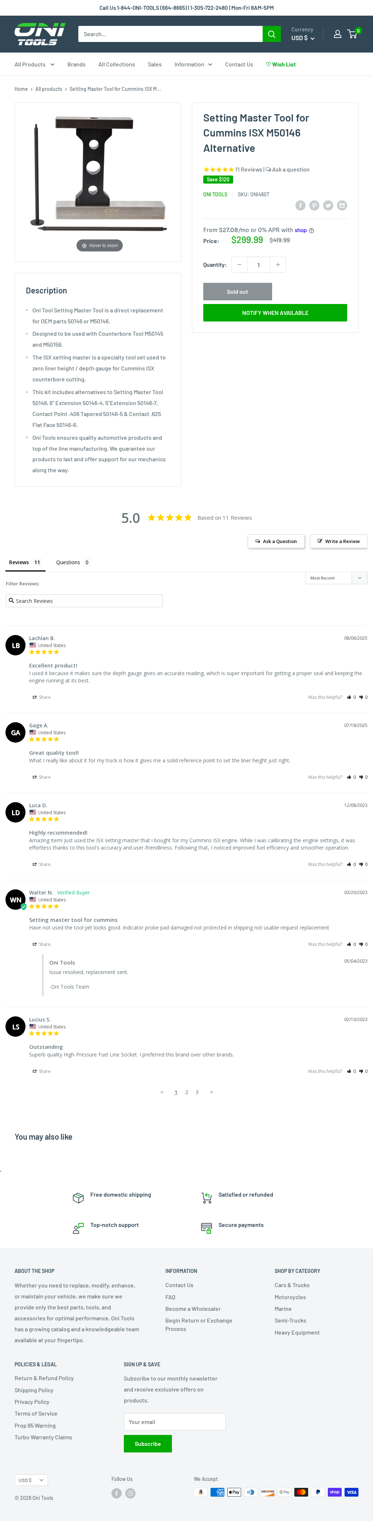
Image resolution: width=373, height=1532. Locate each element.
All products (48, 89)
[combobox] (170, 34)
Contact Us (239, 64)
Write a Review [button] (342, 541)
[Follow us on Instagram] (130, 1493)
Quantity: (215, 264)
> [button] (211, 1092)
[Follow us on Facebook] (116, 1493)
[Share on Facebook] (300, 205)
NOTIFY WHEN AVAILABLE (275, 312)
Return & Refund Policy (44, 1377)
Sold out (237, 291)
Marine (283, 1308)
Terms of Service (36, 1413)
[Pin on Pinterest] (314, 205)
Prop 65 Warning (35, 1425)
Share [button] (44, 697)
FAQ (170, 1296)
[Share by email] (342, 205)
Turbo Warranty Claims (43, 1436)
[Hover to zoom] (100, 181)
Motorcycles (290, 1296)
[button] (351, 697)
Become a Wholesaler (193, 1308)
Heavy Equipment (297, 1332)
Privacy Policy (32, 1401)
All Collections (116, 64)
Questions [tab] (68, 562)
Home (21, 89)
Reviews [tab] (19, 562)
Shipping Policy (34, 1389)
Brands (76, 64)
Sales (155, 64)
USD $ (25, 1480)
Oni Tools (215, 194)
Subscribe (148, 1443)
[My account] (337, 34)
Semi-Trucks (290, 1320)
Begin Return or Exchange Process (198, 1324)
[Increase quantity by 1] (278, 264)
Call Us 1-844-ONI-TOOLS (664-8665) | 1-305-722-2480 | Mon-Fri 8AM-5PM (186, 7)
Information (189, 64)
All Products (31, 64)
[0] (352, 34)
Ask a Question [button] (280, 541)
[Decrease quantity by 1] (239, 264)
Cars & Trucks (292, 1284)
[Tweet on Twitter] (328, 205)
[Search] (272, 34)
